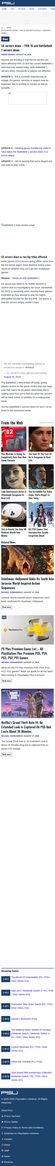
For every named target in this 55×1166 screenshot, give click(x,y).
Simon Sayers (8, 54)
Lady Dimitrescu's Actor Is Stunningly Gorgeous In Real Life (13, 495)
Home (4, 8)
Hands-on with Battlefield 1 (26, 278)
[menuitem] (4, 9)
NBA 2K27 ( (17, 990)
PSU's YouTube (12, 1116)
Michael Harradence (12, 592)
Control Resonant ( (21, 1047)
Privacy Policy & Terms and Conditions (24, 1127)
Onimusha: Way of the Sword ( (26, 1004)
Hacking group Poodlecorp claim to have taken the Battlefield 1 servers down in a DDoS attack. (26, 152)
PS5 (12, 8)
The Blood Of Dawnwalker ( (25, 977)
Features (42, 8)
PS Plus (21, 8)
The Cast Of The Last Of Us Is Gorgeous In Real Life (40, 457)
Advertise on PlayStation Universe (21, 1133)
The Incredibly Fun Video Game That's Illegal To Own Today (40, 495)
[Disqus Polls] (27, 794)
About (7, 1145)
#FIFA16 (29, 367)
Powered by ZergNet (46, 423)
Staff (6, 1150)
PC (41, 977)
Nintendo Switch (20, 1033)
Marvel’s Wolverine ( (21, 1019)
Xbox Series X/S (19, 981)
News (32, 8)
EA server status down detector (21, 265)
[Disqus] (27, 861)
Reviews (8, 1162)
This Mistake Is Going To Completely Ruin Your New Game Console (13, 457)
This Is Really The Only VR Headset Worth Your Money (13, 532)
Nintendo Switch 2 (32, 990)
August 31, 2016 (12, 377)
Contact (8, 1139)
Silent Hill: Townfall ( (21, 1061)
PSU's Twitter (11, 1122)
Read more (6, 607)
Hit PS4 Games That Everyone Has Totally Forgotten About (38, 532)
